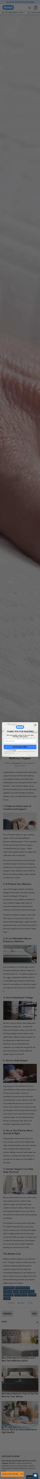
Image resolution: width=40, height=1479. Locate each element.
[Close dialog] (35, 725)
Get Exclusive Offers (20, 747)
